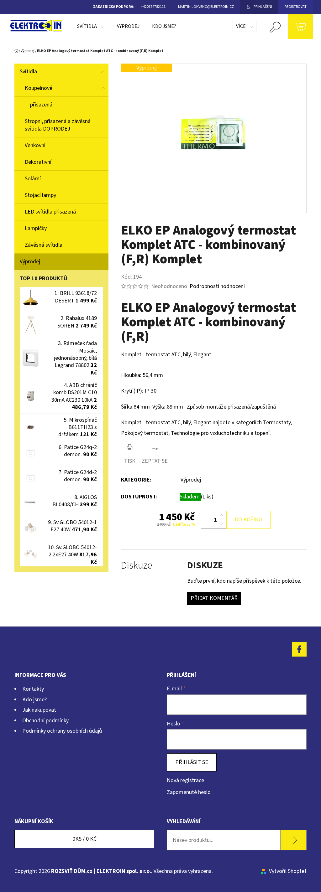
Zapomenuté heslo (189, 792)
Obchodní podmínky (45, 720)
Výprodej (30, 262)
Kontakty (33, 689)
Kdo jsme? (34, 700)
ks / (84, 839)
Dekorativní (38, 162)
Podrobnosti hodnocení (217, 286)
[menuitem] (91, 26)
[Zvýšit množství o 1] (221, 515)
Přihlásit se (191, 762)
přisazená (41, 105)
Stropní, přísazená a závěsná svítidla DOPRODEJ (58, 125)
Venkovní (35, 145)
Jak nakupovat (39, 710)
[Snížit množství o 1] (221, 524)
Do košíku (248, 519)
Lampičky (36, 228)
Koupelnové (38, 88)
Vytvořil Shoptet (288, 871)
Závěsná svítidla (43, 245)
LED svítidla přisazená (50, 212)
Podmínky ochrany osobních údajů (62, 731)
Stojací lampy (40, 195)
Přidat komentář (214, 598)
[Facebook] (299, 649)
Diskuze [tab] (136, 565)
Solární (33, 179)
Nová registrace (185, 780)
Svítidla (28, 71)
